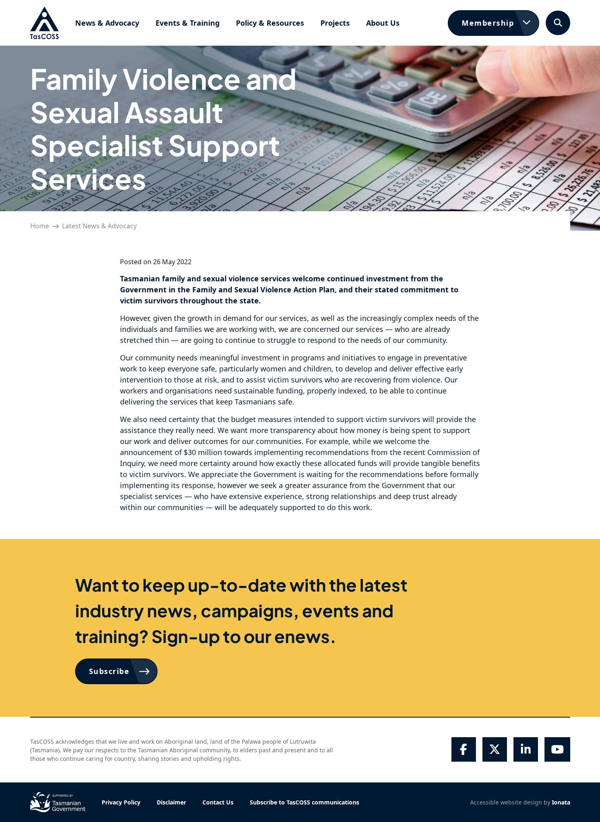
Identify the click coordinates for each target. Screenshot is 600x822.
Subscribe (109, 671)
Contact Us (217, 802)
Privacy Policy (121, 802)
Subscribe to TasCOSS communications (304, 802)
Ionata (561, 802)
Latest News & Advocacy (99, 225)
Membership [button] (488, 23)
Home (39, 225)
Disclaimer (171, 802)
